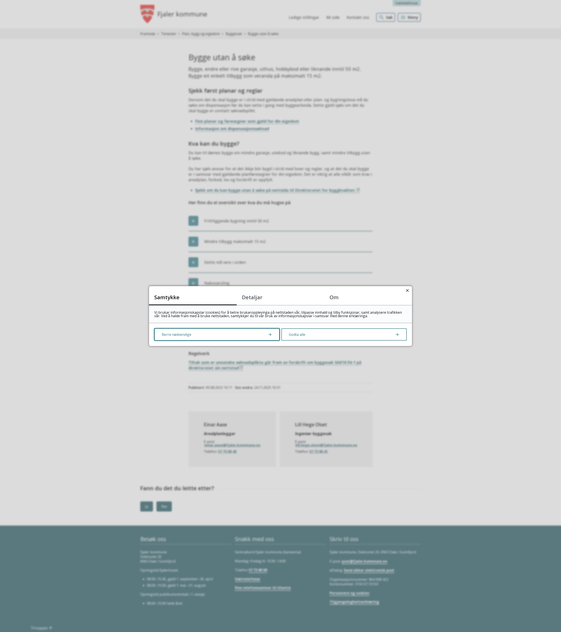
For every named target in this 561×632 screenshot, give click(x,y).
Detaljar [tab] (252, 297)
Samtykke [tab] (166, 297)
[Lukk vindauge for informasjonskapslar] (407, 290)
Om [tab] (334, 297)
